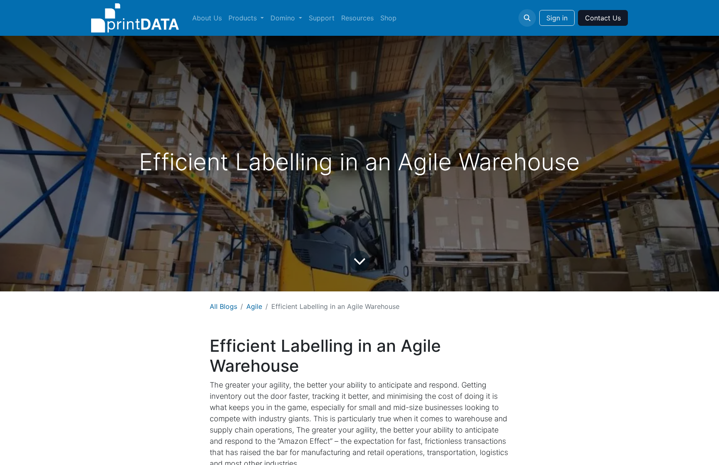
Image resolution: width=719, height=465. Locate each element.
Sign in (557, 18)
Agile (254, 306)
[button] (527, 18)
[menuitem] (207, 18)
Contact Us (603, 18)
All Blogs (223, 306)
